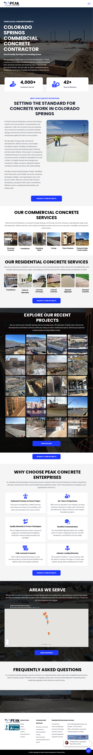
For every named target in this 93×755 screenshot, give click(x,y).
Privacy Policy (61, 752)
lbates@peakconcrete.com (79, 724)
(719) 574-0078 (77, 726)
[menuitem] (28, 724)
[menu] (89, 3)
